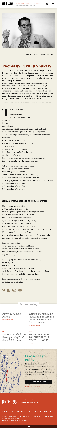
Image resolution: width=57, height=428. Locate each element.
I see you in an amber (7, 61)
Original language (47, 54)
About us (7, 411)
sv (42, 4)
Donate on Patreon (38, 382)
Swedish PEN (23, 420)
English (28, 54)
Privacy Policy (43, 411)
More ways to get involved (32, 386)
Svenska (36, 54)
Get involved (24, 411)
